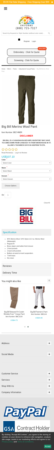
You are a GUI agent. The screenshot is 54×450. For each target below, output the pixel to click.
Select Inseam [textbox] (8, 179)
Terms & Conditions (25, 442)
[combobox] (26, 163)
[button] (24, 326)
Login (34, 41)
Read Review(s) (7, 153)
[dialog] (27, 441)
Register (27, 41)
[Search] (49, 33)
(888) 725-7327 (26, 28)
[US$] (19, 39)
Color (4, 160)
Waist (4, 168)
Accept (47, 446)
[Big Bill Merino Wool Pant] (26, 76)
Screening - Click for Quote (26, 60)
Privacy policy (7, 442)
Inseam (4, 176)
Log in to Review (21, 153)
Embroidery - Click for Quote (30, 51)
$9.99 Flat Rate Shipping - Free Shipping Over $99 (26, 2)
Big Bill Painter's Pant (38, 312)
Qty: (3, 195)
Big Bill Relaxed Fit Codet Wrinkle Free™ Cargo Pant (14, 313)
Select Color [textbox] (7, 163)
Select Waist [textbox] (7, 171)
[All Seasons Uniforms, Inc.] (26, 20)
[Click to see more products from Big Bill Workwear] (26, 216)
